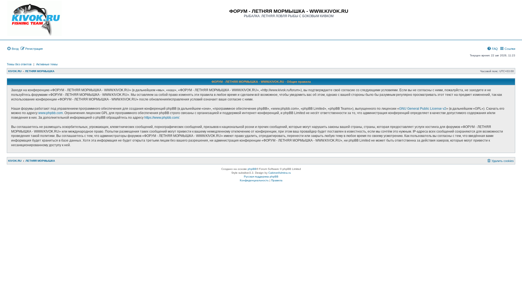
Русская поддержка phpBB (261, 176)
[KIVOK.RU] (34, 18)
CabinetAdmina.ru (279, 172)
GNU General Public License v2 (422, 109)
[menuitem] (12, 48)
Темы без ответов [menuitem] (19, 64)
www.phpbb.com (50, 113)
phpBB (252, 168)
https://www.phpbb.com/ (161, 118)
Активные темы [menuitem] (47, 64)
